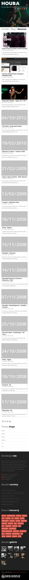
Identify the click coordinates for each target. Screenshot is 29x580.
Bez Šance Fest (23, 531)
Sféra (3, 526)
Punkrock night (5, 528)
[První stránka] (2, 421)
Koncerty (3, 430)
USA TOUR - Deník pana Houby (11, 126)
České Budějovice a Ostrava (6, 504)
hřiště (3, 533)
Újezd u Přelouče (12, 528)
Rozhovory (3, 440)
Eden (20, 526)
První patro (14, 536)
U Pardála (18, 520)
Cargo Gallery (8, 526)
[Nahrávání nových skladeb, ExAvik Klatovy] (3, 551)
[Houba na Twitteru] (17, 9)
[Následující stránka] (7, 421)
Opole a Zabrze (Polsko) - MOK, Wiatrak (14, 177)
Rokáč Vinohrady (5, 520)
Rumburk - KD (6, 385)
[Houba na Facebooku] (15, 9)
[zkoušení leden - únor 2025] (16, 557)
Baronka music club (11, 515)
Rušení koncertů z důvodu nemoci (7, 495)
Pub (12, 518)
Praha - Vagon (6, 359)
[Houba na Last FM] (22, 9)
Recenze (3, 437)
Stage (15, 523)
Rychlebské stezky (15, 533)
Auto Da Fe (24, 515)
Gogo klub (17, 518)
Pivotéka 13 (10, 523)
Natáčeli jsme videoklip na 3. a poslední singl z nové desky (12, 493)
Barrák (19, 536)
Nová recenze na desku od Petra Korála (14, 48)
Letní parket (14, 526)
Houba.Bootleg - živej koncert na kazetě (9, 501)
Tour (2, 446)
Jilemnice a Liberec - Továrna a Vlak (13, 151)
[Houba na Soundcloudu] (24, 9)
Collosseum (8, 518)
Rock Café (22, 518)
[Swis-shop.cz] (10, 578)
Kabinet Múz (4, 523)
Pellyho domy (20, 523)
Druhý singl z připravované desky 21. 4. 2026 (10, 498)
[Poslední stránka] (10, 421)
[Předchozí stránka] (5, 421)
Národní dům (23, 520)
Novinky (3, 433)
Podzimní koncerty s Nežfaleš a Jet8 (8, 490)
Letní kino (4, 515)
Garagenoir (8, 536)
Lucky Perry (18, 515)
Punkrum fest (8, 533)
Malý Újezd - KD (7, 410)
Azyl (22, 533)
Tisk (2, 443)
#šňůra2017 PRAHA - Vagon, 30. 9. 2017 (14, 101)
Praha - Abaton (7, 227)
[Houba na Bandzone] (26, 9)
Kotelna (3, 536)
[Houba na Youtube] (20, 9)
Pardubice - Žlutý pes (8, 253)
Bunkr (3, 518)
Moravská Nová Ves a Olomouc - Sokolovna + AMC (12, 279)
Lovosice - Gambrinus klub (10, 202)
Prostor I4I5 (12, 520)
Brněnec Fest (16, 531)
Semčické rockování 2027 (7, 531)
